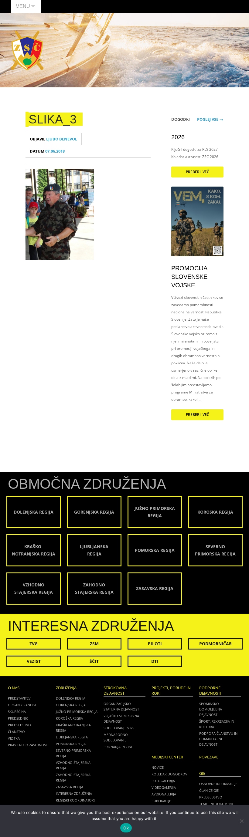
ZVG (33, 643)
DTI (154, 661)
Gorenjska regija (71, 705)
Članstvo (16, 731)
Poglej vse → (210, 119)
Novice (158, 767)
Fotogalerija (163, 780)
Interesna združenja (74, 793)
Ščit (94, 661)
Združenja (66, 687)
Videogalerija (164, 787)
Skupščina (17, 711)
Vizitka (14, 738)
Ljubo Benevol (53, 139)
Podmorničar (215, 643)
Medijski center (167, 757)
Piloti (155, 643)
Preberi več (197, 171)
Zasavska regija (69, 787)
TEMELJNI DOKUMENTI (216, 804)
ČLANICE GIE (209, 790)
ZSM (94, 643)
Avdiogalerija (164, 794)
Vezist (34, 661)
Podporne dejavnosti (210, 690)
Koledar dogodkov (169, 774)
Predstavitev (19, 698)
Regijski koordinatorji (76, 800)
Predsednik (18, 718)
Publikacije (161, 800)
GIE (202, 773)
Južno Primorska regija (76, 711)
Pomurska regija (71, 743)
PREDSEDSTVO (210, 797)
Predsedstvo (19, 725)
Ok (126, 827)
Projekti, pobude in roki (171, 690)
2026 (178, 137)
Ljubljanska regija (72, 737)
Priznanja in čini (118, 746)
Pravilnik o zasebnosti (28, 745)
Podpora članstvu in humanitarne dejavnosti (218, 739)
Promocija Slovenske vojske (189, 277)
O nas (13, 687)
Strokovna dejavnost (115, 690)
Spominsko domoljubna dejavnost (210, 709)
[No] (241, 821)
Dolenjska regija (70, 698)
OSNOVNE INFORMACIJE (218, 783)
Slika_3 (53, 119)
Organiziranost (22, 705)
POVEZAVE (208, 757)
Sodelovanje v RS (119, 728)
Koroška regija (69, 718)
